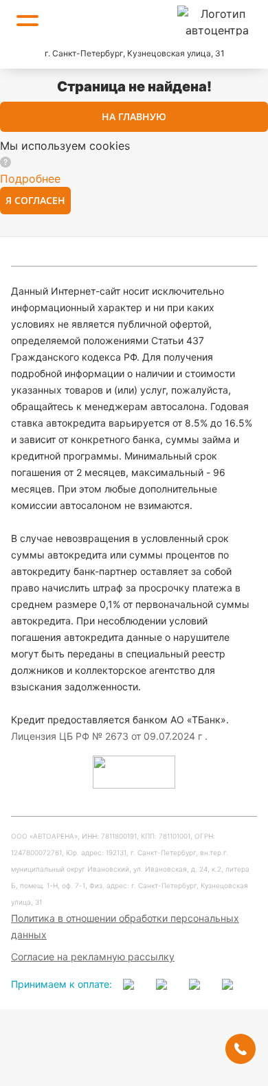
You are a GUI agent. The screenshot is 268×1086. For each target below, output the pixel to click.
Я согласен (35, 200)
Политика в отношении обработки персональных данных (125, 926)
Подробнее (30, 178)
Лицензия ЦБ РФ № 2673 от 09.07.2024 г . (109, 736)
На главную (134, 116)
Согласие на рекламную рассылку (93, 956)
